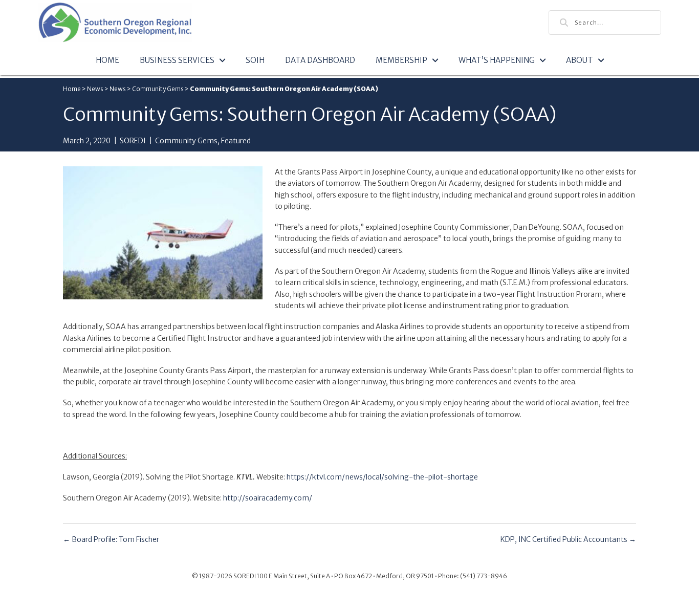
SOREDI (133, 140)
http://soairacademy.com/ (267, 498)
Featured (236, 140)
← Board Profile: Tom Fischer (111, 539)
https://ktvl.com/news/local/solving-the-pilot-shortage (382, 477)
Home (72, 89)
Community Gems (158, 89)
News (95, 89)
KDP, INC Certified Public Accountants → (568, 539)
